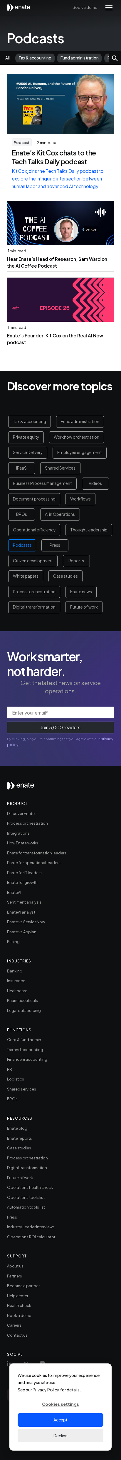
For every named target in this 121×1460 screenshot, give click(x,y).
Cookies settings (60, 1404)
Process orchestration (34, 591)
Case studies (65, 576)
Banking (14, 970)
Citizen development (33, 560)
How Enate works (22, 842)
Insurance (16, 980)
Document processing (34, 498)
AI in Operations (60, 514)
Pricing (13, 941)
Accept (60, 1419)
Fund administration (80, 421)
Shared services (21, 1088)
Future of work (84, 606)
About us (15, 1265)
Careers (14, 1325)
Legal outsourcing (24, 1010)
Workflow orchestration (76, 437)
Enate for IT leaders (24, 872)
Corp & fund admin (24, 1039)
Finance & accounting (27, 1059)
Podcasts (22, 545)
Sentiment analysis (24, 901)
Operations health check (30, 1187)
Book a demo (85, 7)
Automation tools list (26, 1206)
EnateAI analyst (21, 911)
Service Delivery (28, 452)
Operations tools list (26, 1197)
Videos (95, 483)
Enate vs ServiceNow (26, 921)
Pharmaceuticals (22, 1000)
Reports (76, 560)
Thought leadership (88, 529)
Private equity (26, 437)
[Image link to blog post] (60, 104)
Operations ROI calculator (31, 1236)
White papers (25, 576)
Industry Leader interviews (31, 1226)
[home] (20, 7)
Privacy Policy (46, 1389)
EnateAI (14, 892)
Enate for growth (22, 882)
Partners (14, 1275)
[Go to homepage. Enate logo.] (20, 788)
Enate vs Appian (21, 931)
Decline (60, 1435)
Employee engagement (79, 452)
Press (55, 545)
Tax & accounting (29, 421)
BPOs (21, 514)
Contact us (17, 1335)
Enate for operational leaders (33, 862)
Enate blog (17, 1128)
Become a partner (23, 1285)
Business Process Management (42, 483)
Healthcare (17, 990)
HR (9, 1069)
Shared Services (60, 467)
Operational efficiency (34, 529)
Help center (17, 1295)
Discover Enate (21, 813)
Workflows (80, 498)
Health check (19, 1305)
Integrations (18, 833)
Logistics (15, 1078)
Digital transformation (34, 606)
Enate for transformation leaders (36, 852)
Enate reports (19, 1138)
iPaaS (21, 467)
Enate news (81, 591)
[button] (108, 8)
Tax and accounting (25, 1049)
